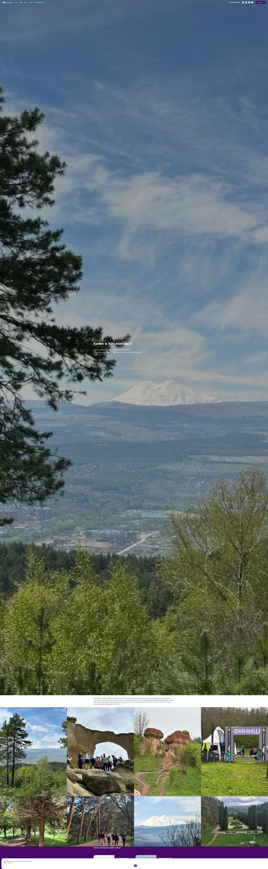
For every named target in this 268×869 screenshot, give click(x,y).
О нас (16, 2)
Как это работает (8, 862)
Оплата (31, 2)
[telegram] (252, 2)
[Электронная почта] (246, 2)
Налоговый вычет (39, 2)
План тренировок (122, 858)
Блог (26, 2)
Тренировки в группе (165, 858)
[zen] (243, 2)
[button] (260, 2)
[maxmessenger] (249, 2)
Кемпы (21, 2)
